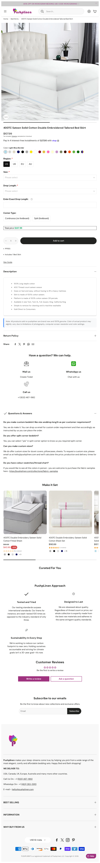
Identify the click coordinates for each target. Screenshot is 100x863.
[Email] (33, 344)
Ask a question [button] (66, 678)
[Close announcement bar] (96, 3)
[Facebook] (15, 344)
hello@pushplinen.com (23, 789)
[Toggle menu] (5, 11)
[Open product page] (25, 512)
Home (5, 19)
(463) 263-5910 (28, 784)
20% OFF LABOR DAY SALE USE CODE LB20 (50, 4)
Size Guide (7, 262)
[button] (61, 11)
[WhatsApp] (28, 344)
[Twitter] (19, 344)
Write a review (33, 678)
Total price (10, 228)
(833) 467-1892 (25, 779)
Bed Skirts (15, 19)
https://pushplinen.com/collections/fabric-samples (33, 471)
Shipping (14, 136)
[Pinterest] (24, 344)
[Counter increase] (15, 240)
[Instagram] (68, 840)
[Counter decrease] (6, 240)
